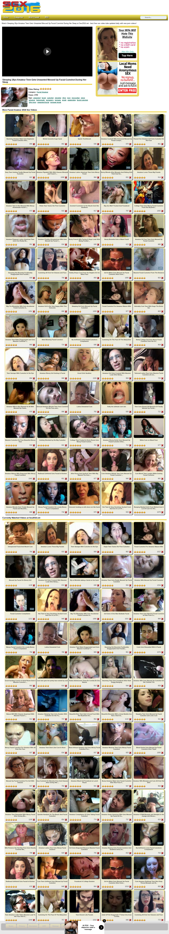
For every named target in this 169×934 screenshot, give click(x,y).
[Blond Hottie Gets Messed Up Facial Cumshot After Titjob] (149, 723)
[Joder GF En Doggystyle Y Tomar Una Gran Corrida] (117, 891)
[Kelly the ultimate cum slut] (117, 382)
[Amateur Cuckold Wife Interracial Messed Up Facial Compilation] (117, 115)
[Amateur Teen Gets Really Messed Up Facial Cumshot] (117, 556)
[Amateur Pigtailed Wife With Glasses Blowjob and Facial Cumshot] (53, 148)
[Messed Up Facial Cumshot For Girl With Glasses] (20, 757)
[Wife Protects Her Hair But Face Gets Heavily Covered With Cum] (20, 824)
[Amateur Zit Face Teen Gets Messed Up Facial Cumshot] (149, 215)
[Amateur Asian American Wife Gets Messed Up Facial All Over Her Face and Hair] (117, 790)
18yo (64, 98)
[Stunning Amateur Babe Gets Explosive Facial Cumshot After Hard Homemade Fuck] (20, 115)
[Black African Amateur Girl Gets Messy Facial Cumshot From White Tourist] (85, 723)
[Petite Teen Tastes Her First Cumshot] (53, 182)
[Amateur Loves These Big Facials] (149, 148)
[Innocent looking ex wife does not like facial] (85, 483)
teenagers (50, 100)
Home (6, 17)
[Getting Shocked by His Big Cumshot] (53, 416)
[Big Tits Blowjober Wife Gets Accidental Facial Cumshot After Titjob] (20, 282)
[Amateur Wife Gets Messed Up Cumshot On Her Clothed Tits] (149, 656)
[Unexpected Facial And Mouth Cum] (20, 522)
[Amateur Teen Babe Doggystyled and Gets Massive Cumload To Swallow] (20, 316)
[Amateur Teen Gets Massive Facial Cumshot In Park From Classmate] (149, 589)
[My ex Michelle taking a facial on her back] (85, 556)
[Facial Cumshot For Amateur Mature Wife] (117, 282)
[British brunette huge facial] (53, 115)
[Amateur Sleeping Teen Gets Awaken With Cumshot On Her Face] (53, 690)
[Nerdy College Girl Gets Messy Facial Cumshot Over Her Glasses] (149, 316)
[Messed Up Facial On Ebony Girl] (20, 556)
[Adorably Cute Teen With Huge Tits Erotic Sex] (149, 282)
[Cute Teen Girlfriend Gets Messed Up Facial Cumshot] (53, 857)
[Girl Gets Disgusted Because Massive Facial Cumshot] (85, 824)
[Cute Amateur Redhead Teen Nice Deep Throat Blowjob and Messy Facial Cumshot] (149, 857)
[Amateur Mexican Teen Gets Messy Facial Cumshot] (117, 723)
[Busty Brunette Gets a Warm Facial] (117, 215)
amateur (32, 100)
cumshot (50, 98)
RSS (47, 17)
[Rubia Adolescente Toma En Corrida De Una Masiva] (85, 656)
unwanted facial (43, 102)
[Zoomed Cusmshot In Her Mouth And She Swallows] (85, 182)
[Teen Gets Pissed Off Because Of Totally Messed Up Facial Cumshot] (149, 382)
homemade (40, 100)
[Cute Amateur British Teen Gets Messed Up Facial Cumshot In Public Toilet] (117, 449)
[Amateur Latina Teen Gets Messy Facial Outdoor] (53, 824)
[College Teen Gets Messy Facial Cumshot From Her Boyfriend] (149, 182)
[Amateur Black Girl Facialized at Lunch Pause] (85, 757)
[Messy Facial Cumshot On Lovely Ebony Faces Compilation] (53, 483)
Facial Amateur (42, 92)
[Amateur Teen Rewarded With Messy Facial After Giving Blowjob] (20, 790)
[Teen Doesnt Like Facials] (85, 891)
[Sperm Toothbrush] (85, 115)
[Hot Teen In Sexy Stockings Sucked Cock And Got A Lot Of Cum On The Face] (117, 483)
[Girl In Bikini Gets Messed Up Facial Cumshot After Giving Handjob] (117, 249)
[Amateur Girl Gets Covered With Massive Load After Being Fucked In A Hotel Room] (117, 349)
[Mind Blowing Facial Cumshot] (53, 316)
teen (69, 98)
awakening (72, 100)
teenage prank (55, 102)
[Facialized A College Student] (85, 857)
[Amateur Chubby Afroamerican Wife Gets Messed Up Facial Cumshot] (53, 215)
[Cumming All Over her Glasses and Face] (53, 249)
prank (64, 100)
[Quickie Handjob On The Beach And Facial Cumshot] (53, 790)
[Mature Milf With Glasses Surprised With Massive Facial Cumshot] (20, 690)
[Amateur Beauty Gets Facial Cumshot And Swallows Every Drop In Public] (117, 824)
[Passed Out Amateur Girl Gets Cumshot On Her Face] (149, 115)
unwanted (37, 98)
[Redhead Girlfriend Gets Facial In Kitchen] (53, 449)
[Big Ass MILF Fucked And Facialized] (117, 182)
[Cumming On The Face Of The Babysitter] (117, 316)
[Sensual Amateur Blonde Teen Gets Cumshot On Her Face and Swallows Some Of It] (53, 382)
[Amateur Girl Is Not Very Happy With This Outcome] (53, 282)
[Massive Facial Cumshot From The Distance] (149, 249)
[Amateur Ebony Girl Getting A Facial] (53, 349)
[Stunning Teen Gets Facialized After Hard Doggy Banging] (117, 656)
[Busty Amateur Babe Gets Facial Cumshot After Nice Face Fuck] (117, 757)
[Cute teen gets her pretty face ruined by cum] (53, 656)
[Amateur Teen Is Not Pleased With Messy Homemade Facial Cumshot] (20, 182)
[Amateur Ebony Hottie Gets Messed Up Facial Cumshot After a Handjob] (117, 416)
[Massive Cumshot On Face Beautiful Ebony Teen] (20, 416)
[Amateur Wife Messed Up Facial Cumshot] (149, 556)
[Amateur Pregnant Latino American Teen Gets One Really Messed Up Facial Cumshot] (20, 215)
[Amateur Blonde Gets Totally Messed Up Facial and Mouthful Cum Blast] (20, 483)
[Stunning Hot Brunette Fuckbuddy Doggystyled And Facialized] (20, 249)
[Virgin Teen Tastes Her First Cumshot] (117, 522)
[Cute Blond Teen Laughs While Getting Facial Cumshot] (149, 449)
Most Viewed (34, 17)
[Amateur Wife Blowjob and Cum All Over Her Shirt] (149, 757)
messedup (76, 98)
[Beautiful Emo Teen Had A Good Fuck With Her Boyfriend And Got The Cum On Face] (85, 690)
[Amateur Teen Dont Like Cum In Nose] (53, 723)
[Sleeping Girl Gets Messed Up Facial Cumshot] (85, 282)
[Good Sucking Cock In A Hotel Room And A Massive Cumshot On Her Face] (20, 656)
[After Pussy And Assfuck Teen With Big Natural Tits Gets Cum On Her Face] (85, 449)
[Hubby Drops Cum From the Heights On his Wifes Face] (85, 249)
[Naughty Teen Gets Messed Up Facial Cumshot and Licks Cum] (149, 690)
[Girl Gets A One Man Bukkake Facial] (117, 589)
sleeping (58, 98)
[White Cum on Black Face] (149, 416)
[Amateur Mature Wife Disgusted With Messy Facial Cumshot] (20, 449)
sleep (83, 98)
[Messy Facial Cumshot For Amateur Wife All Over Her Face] (20, 723)
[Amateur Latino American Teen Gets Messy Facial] (85, 148)
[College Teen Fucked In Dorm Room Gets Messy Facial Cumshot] (85, 416)
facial (44, 98)
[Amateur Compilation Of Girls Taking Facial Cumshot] (85, 790)
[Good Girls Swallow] (85, 349)
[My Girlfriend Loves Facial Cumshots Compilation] (85, 316)
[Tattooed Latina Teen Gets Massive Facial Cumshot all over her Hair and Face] (149, 349)
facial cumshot (82, 100)
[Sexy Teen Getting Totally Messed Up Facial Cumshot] (20, 148)
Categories (18, 17)
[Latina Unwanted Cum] (85, 382)
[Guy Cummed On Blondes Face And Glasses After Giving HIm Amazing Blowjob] (53, 757)
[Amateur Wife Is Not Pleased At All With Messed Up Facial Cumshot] (20, 382)
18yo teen (32, 102)
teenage (58, 100)
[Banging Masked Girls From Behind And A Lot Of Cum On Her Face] (149, 483)
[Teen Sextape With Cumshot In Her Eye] (20, 349)
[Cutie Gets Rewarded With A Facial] (149, 623)
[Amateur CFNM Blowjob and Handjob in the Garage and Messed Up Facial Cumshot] (149, 790)
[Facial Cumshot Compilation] (20, 589)
